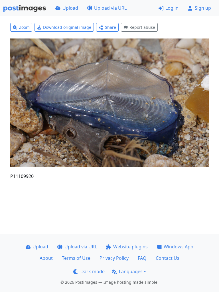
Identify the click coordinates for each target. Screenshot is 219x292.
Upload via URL (110, 8)
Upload (70, 8)
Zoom (24, 27)
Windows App (178, 247)
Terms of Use (76, 258)
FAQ (142, 258)
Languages (131, 271)
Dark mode (92, 271)
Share (110, 27)
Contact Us (167, 258)
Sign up (203, 8)
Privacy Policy (114, 258)
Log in (172, 8)
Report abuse (142, 27)
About (46, 258)
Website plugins (130, 247)
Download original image (67, 27)
